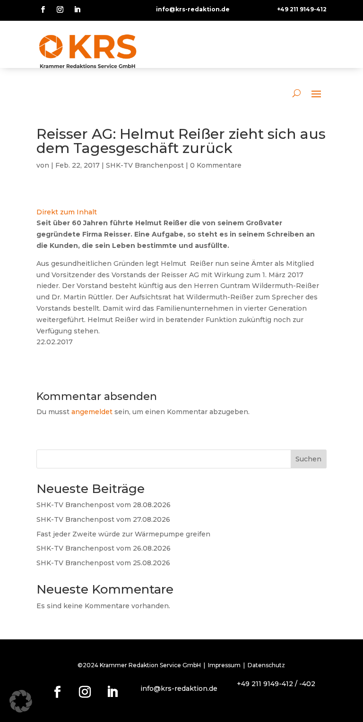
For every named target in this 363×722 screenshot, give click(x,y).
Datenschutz (266, 665)
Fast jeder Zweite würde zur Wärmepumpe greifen (123, 534)
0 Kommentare (216, 165)
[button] (21, 701)
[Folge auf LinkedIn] (77, 9)
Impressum (224, 665)
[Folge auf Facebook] (43, 9)
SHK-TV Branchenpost (145, 165)
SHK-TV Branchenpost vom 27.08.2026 (103, 519)
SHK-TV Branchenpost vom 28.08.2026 (103, 505)
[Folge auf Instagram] (60, 9)
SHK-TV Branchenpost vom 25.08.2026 (103, 563)
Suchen (308, 459)
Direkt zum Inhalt (66, 212)
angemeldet (91, 412)
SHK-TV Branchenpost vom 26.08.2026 (103, 548)
